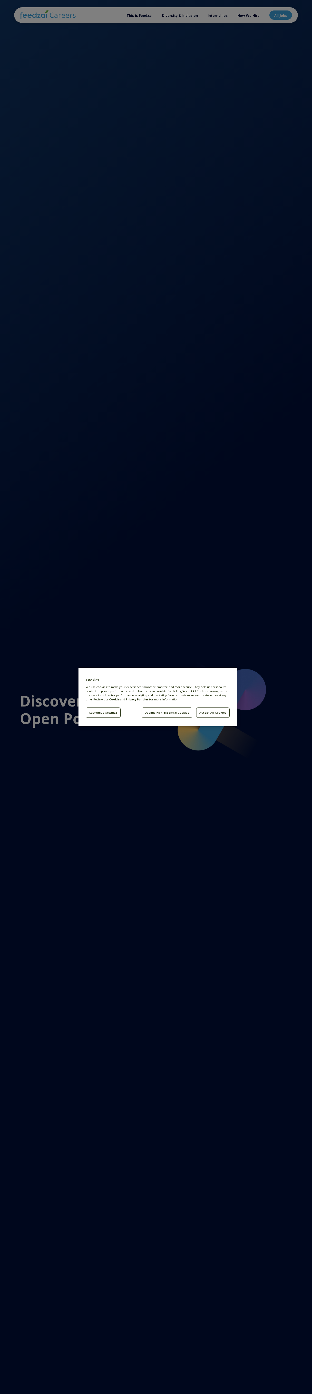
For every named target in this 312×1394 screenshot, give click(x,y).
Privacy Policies (137, 699)
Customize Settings (103, 712)
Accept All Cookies (212, 712)
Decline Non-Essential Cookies (167, 712)
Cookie (114, 699)
